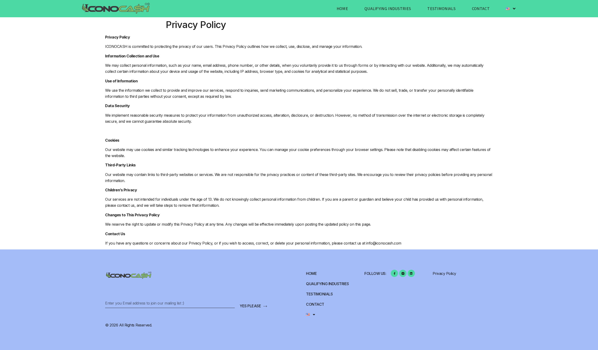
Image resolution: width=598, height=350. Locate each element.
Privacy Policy (444, 273)
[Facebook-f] (394, 273)
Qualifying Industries (387, 8)
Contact (481, 8)
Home (342, 8)
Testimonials (441, 8)
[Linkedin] (411, 273)
